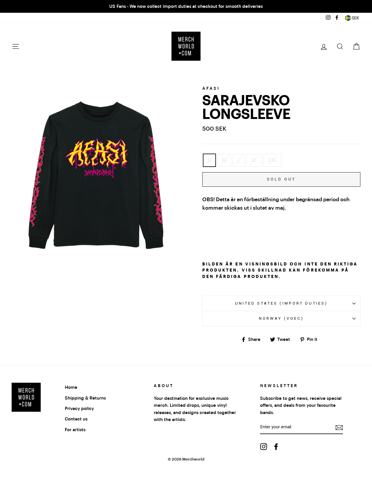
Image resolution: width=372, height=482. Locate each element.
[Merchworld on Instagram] (263, 446)
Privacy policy (79, 408)
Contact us (76, 419)
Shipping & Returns (85, 398)
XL (254, 160)
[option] (186, 6)
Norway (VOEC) (281, 318)
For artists (75, 429)
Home (71, 387)
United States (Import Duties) (281, 303)
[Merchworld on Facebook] (276, 446)
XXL (272, 160)
